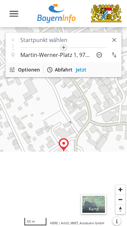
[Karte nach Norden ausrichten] (120, 209)
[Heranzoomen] (120, 189)
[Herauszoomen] (120, 199)
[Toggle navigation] (13, 14)
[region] (63, 126)
